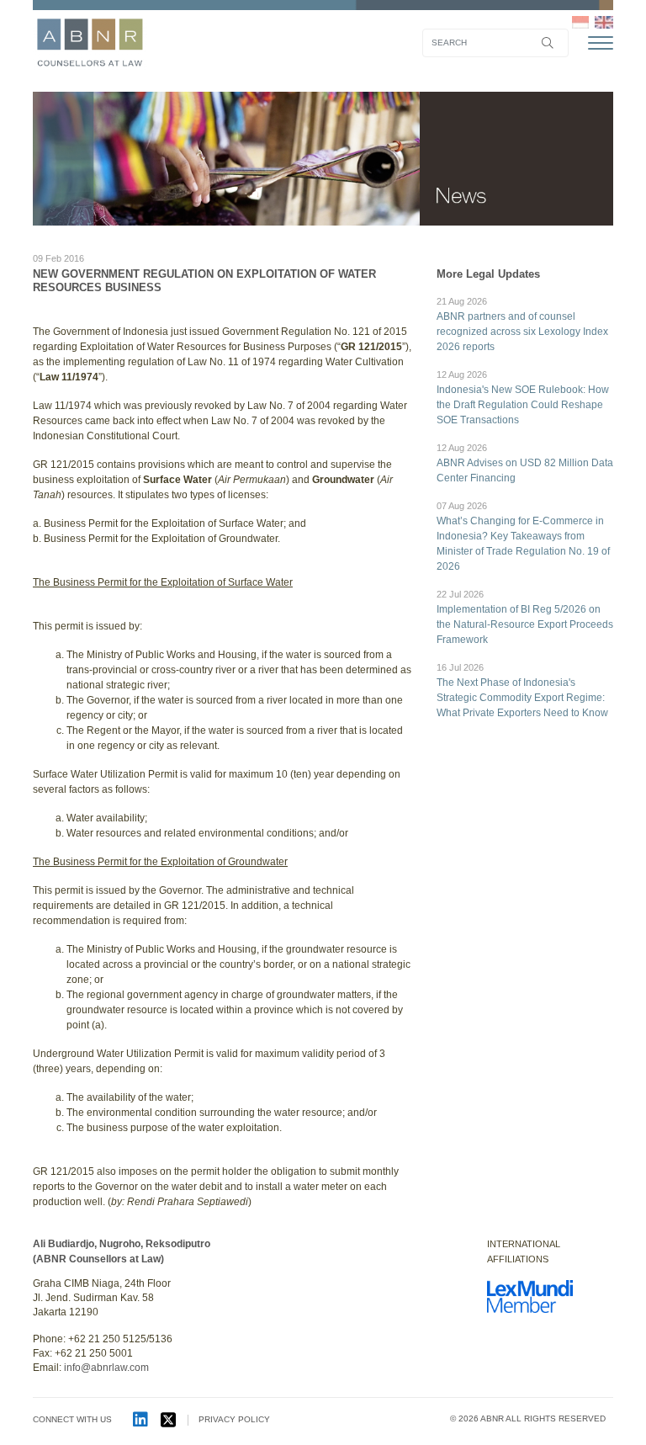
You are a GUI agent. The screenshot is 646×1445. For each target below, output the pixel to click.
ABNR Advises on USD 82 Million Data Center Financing (525, 463)
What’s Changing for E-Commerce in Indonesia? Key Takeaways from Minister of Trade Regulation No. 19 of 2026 (523, 536)
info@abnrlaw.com (106, 1367)
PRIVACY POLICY (234, 1419)
